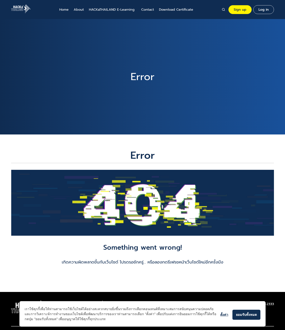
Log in (264, 9)
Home (64, 9)
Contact (147, 9)
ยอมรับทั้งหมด (246, 314)
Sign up (240, 9)
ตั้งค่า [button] (224, 314)
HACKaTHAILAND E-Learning (112, 9)
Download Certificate (176, 9)
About (79, 9)
